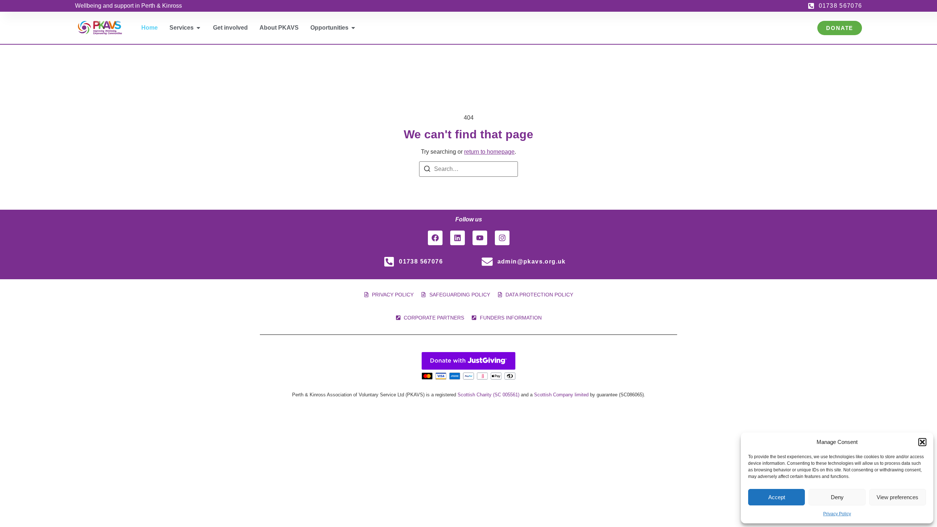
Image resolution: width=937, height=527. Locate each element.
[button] (922, 442)
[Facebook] (435, 238)
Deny (837, 497)
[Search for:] (468, 169)
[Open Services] (198, 27)
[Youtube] (480, 238)
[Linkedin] (457, 238)
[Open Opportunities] (353, 27)
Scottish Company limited (561, 394)
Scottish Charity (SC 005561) (488, 394)
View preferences (897, 497)
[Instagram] (502, 238)
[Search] (427, 170)
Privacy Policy (837, 513)
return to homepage (489, 152)
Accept (776, 497)
